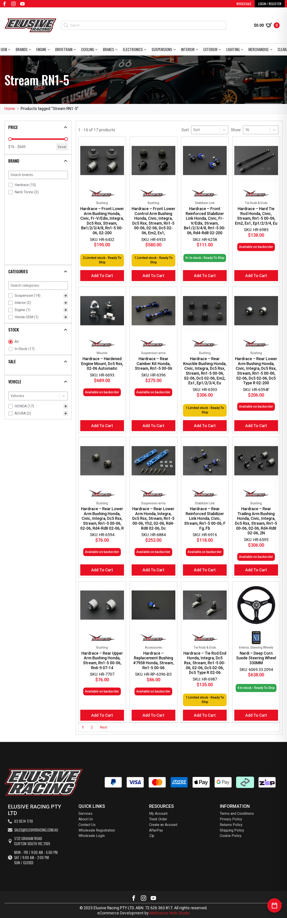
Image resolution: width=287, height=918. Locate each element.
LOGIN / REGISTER (269, 3)
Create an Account (163, 825)
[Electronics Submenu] (146, 49)
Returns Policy (231, 825)
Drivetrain (63, 49)
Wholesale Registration (96, 830)
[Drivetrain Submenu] (75, 49)
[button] (38, 185)
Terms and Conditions (237, 813)
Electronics (133, 49)
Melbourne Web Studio (169, 913)
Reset (62, 147)
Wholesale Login (91, 836)
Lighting (233, 49)
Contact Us (87, 825)
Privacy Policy (231, 819)
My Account (158, 813)
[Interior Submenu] (198, 49)
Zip (151, 836)
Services (85, 813)
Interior (188, 49)
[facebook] (4, 4)
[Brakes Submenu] (117, 49)
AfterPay (156, 830)
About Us (85, 819)
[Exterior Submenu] (220, 49)
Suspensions (162, 49)
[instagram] (13, 4)
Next (103, 727)
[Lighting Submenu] (243, 49)
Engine (41, 49)
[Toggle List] (63, 396)
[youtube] (22, 4)
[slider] (10, 139)
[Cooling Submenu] (97, 49)
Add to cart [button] (102, 275)
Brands (22, 49)
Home (9, 108)
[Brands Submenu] (31, 49)
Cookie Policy (230, 836)
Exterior (210, 49)
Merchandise (258, 49)
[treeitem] (38, 295)
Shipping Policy (232, 830)
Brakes (108, 49)
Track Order (158, 819)
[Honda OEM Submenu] (10, 49)
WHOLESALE (243, 3)
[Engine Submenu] (49, 49)
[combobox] (34, 396)
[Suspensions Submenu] (175, 49)
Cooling (87, 49)
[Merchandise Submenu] (272, 49)
